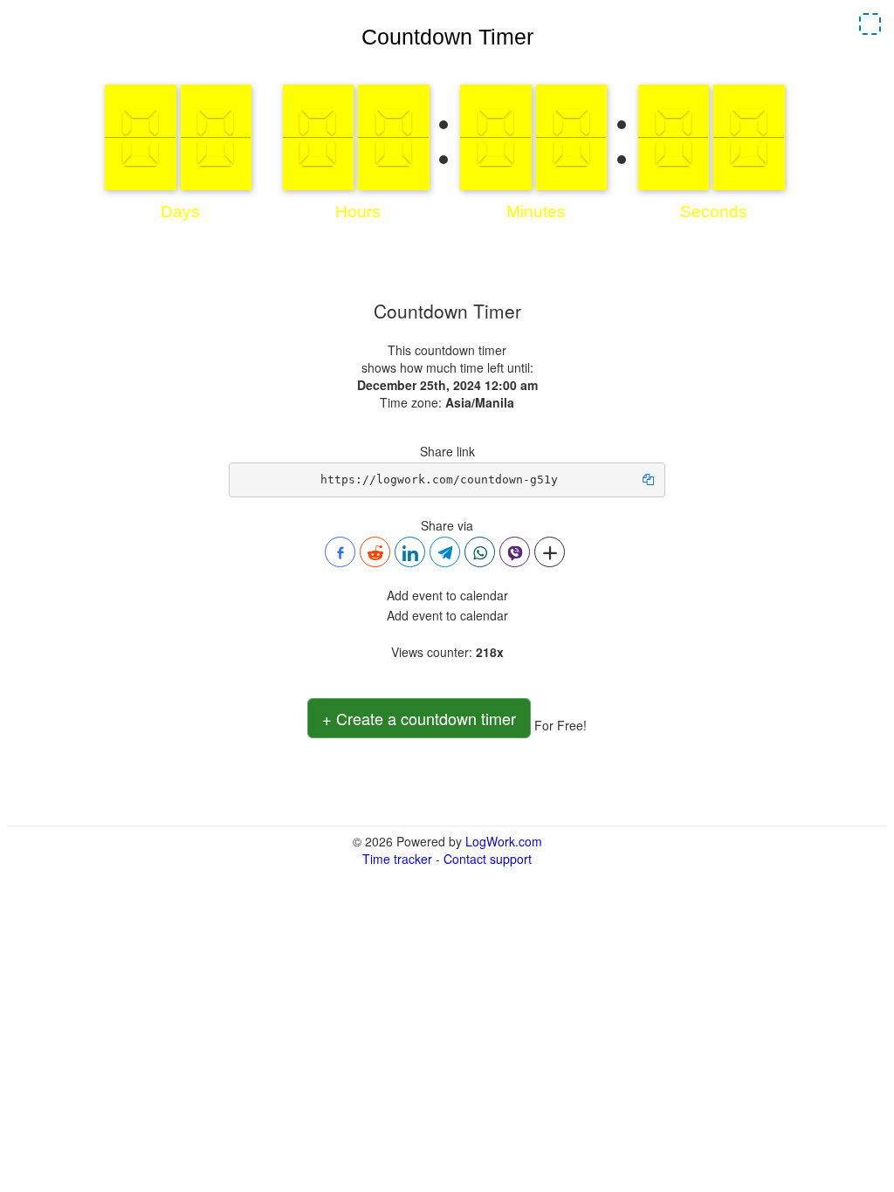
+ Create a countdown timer (419, 718)
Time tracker (397, 858)
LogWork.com (503, 841)
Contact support (488, 858)
